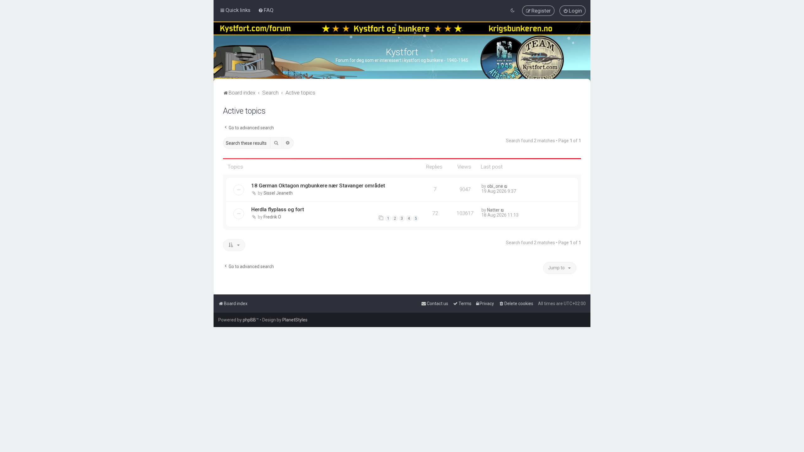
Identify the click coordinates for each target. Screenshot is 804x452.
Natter (493, 210)
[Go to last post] (506, 186)
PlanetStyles (294, 319)
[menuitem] (266, 10)
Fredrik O (272, 216)
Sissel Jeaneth (278, 193)
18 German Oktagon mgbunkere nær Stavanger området (318, 185)
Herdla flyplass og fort (277, 209)
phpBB (249, 319)
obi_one (495, 186)
